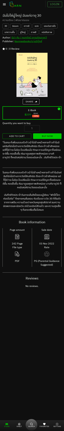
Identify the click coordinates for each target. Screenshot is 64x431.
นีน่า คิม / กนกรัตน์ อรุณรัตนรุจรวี (29, 38)
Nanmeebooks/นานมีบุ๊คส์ (28, 41)
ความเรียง (7, 20)
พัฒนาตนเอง (22, 20)
